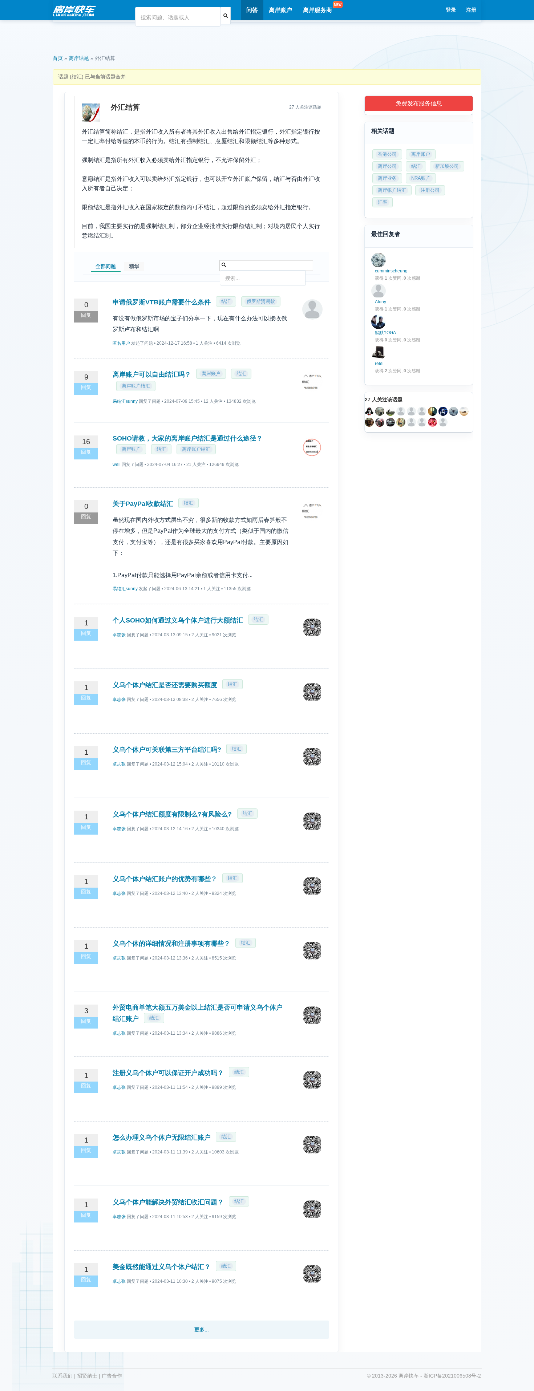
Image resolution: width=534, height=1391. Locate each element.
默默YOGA (385, 332)
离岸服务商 (317, 10)
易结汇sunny (125, 401)
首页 (58, 58)
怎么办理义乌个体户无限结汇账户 (162, 1137)
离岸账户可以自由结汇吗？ (152, 374)
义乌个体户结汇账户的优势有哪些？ (165, 879)
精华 (134, 266)
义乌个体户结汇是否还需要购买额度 (165, 685)
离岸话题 (79, 58)
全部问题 (106, 266)
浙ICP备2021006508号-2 (452, 1376)
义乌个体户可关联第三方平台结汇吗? (167, 749)
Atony (380, 301)
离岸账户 (280, 10)
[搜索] (226, 15)
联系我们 (62, 1376)
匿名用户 (121, 343)
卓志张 (119, 634)
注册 (471, 10)
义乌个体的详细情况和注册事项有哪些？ (171, 943)
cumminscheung (391, 270)
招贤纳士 (87, 1376)
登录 (451, 10)
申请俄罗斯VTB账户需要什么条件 (162, 302)
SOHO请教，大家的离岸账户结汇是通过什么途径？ (188, 438)
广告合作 (112, 1376)
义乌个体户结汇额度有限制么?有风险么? (173, 814)
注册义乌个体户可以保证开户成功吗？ (168, 1072)
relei (379, 363)
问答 (252, 10)
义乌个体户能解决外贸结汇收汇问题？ (168, 1202)
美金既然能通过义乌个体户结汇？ (162, 1266)
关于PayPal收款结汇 (143, 503)
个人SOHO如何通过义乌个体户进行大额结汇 (178, 620)
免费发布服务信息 (419, 103)
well (117, 464)
